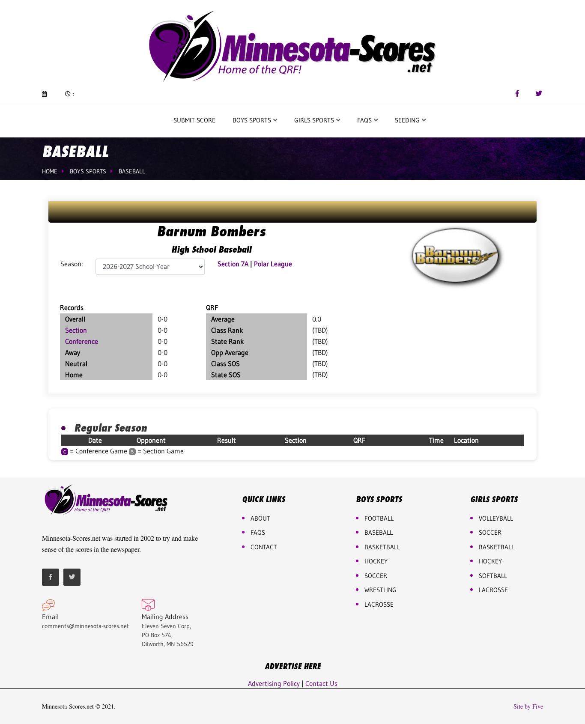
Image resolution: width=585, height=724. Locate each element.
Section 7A (233, 263)
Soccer (375, 576)
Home (49, 171)
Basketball (496, 547)
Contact (264, 547)
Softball (493, 576)
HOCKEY (376, 561)
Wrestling (380, 590)
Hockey (490, 561)
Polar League (273, 263)
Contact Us (321, 683)
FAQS (365, 120)
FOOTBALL (379, 518)
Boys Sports (253, 120)
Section (76, 330)
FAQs (258, 532)
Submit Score (194, 120)
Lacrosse (379, 604)
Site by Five (528, 706)
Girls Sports (315, 120)
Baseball (132, 171)
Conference (81, 341)
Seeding (408, 120)
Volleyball (496, 518)
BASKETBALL (382, 547)
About (260, 518)
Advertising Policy (274, 683)
